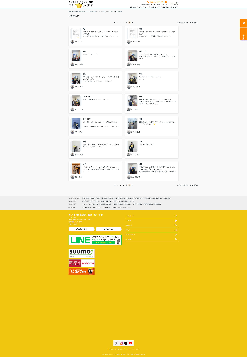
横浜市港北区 (113, 198)
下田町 (115, 201)
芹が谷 (120, 201)
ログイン (171, 4)
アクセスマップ (130, 234)
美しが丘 (90, 201)
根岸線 (115, 204)
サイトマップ (136, 349)
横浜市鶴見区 (139, 198)
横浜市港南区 (130, 198)
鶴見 (94, 207)
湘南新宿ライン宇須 (131, 204)
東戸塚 (84, 207)
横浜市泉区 (121, 198)
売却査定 (174, 7)
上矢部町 (102, 201)
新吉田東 (109, 201)
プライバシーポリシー (123, 349)
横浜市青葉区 (86, 198)
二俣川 (99, 207)
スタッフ (128, 220)
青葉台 (109, 207)
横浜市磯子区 (149, 198)
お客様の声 (128, 225)
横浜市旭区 (104, 198)
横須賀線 (121, 204)
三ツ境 (104, 207)
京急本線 (102, 204)
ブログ (127, 230)
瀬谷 (124, 207)
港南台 (115, 207)
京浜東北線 (95, 204)
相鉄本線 (109, 204)
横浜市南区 (167, 198)
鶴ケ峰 (89, 207)
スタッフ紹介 (143, 7)
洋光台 (84, 201)
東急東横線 (157, 204)
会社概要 (133, 7)
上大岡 (120, 207)
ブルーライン (86, 204)
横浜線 (140, 204)
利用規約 (111, 349)
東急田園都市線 (148, 204)
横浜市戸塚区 (95, 198)
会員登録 (165, 7)
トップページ (129, 216)
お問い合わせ (155, 7)
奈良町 (96, 201)
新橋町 (125, 201)
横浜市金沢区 (158, 198)
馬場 (130, 201)
